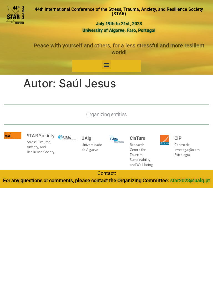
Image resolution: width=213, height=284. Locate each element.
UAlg (86, 138)
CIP (177, 138)
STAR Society (41, 136)
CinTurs (137, 138)
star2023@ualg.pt (190, 180)
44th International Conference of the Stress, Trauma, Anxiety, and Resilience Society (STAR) (119, 11)
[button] (106, 64)
